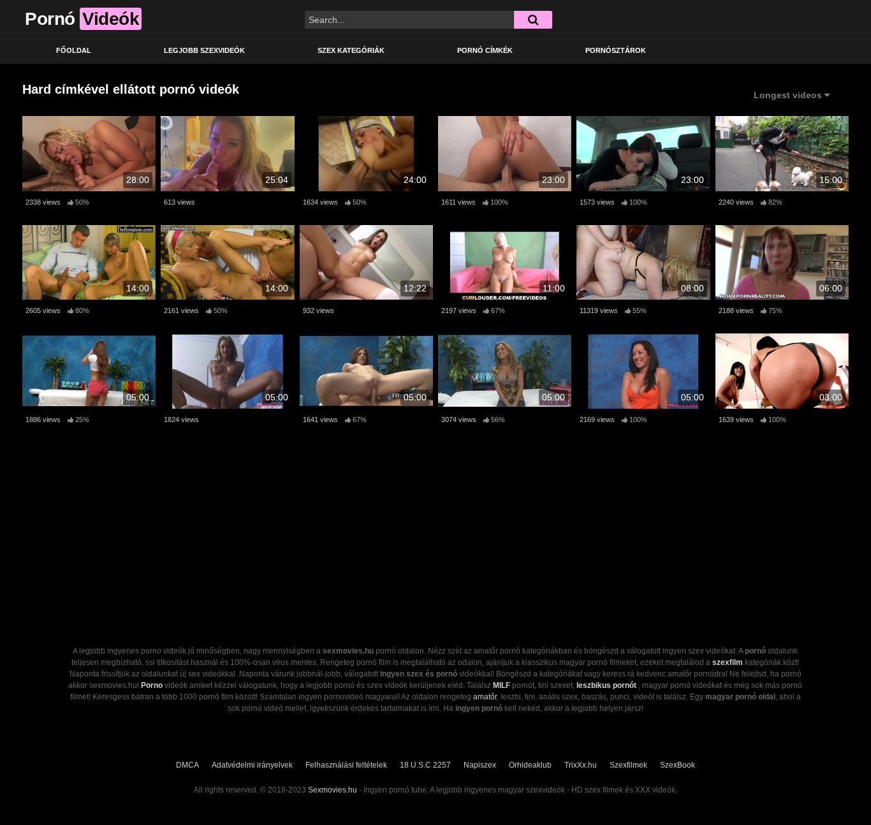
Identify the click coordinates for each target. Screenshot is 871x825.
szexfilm (727, 662)
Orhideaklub (530, 765)
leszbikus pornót (606, 685)
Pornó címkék (485, 50)
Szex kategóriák (351, 50)
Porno (152, 685)
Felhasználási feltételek (346, 765)
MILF (501, 685)
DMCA (187, 765)
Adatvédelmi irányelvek (252, 765)
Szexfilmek (628, 765)
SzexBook (677, 765)
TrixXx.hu (580, 765)
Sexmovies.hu (332, 789)
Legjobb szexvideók (204, 50)
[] (533, 20)
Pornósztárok (615, 50)
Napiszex (480, 765)
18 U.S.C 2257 (425, 765)
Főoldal (73, 50)
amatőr (485, 696)
